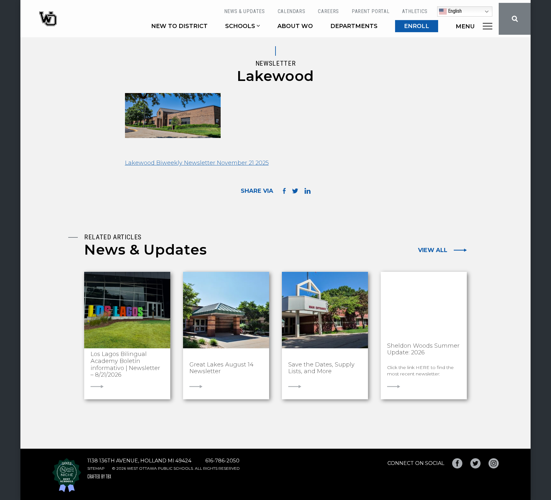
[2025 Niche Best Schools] (66, 475)
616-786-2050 (222, 461)
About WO (295, 26)
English (454, 11)
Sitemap (96, 468)
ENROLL (416, 26)
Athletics (415, 11)
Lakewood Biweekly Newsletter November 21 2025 (197, 162)
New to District (179, 26)
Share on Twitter (295, 190)
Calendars (291, 11)
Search (515, 19)
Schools (240, 26)
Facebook (457, 463)
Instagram (494, 463)
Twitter (475, 463)
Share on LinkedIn (308, 191)
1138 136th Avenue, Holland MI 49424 (139, 461)
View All (432, 250)
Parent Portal (370, 11)
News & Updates (244, 11)
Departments (354, 26)
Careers (328, 11)
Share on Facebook (284, 191)
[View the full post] (127, 310)
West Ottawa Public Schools (48, 18)
